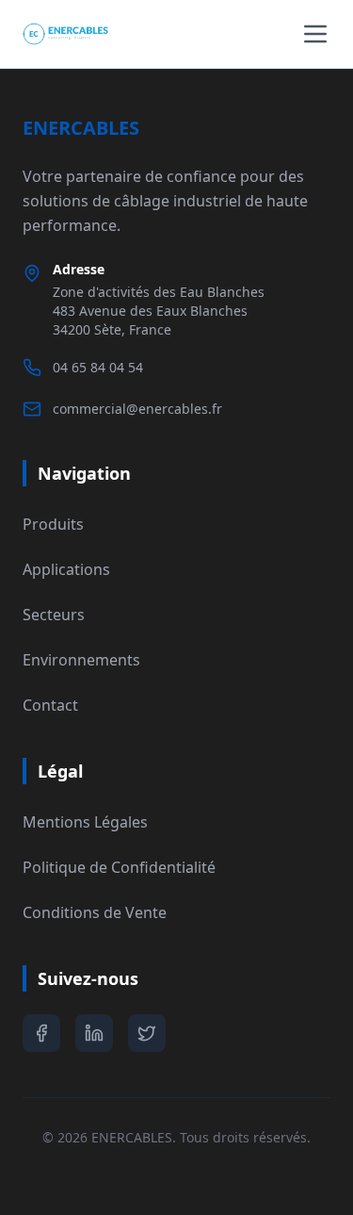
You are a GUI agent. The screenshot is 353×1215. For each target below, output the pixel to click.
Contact (50, 705)
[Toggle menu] (315, 34)
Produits (53, 524)
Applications (66, 569)
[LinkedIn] (94, 1033)
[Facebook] (41, 1033)
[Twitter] (147, 1033)
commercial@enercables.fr (137, 409)
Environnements (81, 659)
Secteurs (54, 614)
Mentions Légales (85, 822)
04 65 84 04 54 (98, 367)
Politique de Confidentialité (119, 867)
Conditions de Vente (95, 912)
